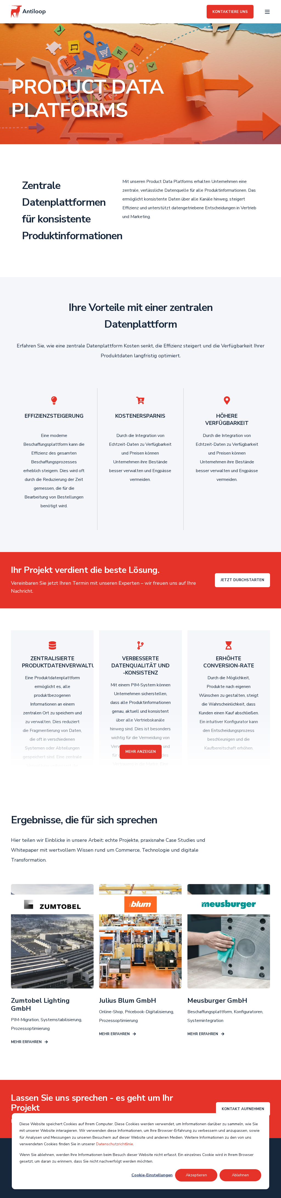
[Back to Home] (28, 11)
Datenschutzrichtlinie (114, 1144)
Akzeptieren (196, 1175)
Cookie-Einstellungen (152, 1175)
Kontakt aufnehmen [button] (243, 1109)
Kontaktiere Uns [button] (230, 11)
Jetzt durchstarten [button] (242, 580)
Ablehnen (240, 1175)
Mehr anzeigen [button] (140, 751)
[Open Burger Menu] (267, 11)
